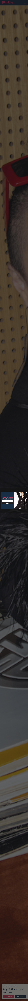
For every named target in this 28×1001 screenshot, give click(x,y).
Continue (7, 503)
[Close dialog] (26, 492)
